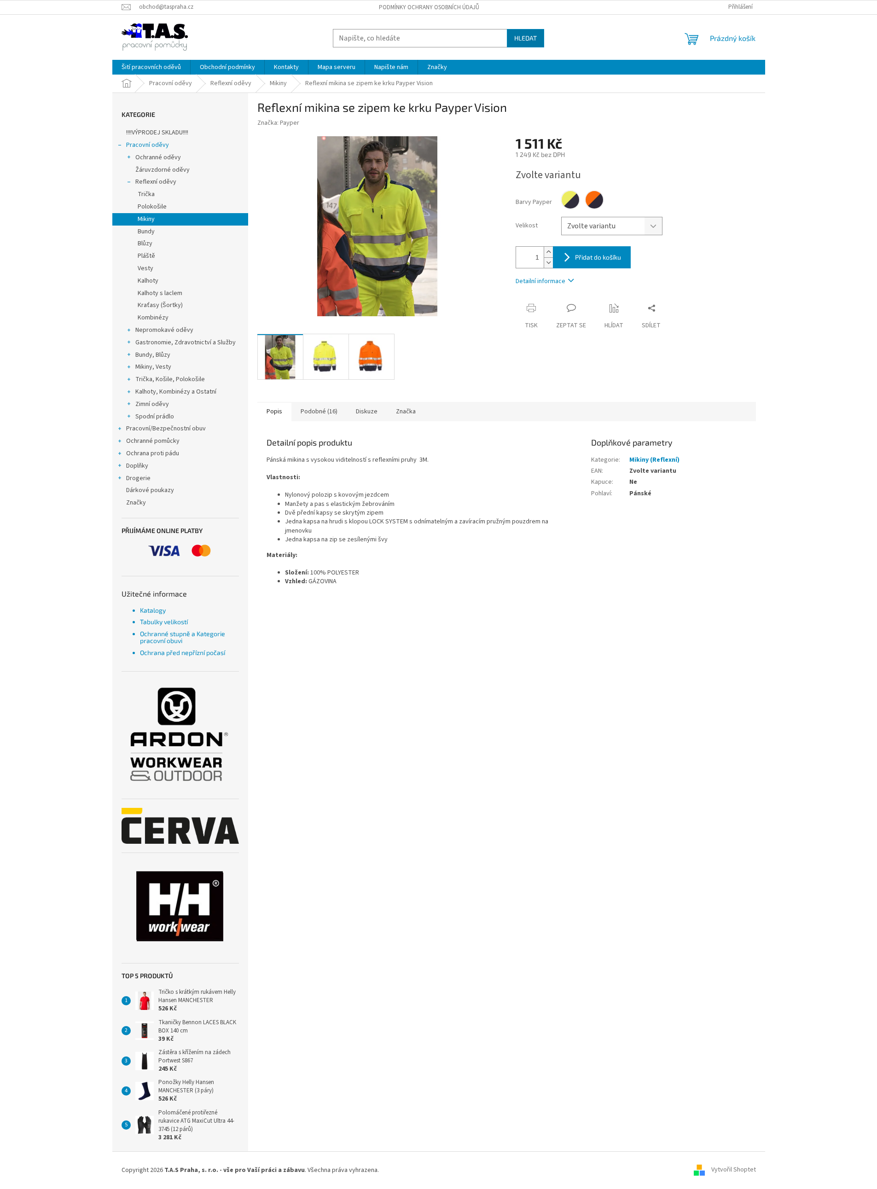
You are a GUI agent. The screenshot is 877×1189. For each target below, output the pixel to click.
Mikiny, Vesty (153, 366)
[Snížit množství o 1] (548, 262)
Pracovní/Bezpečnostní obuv (166, 428)
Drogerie (138, 478)
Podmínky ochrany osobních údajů (429, 7)
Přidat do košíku (598, 257)
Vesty (145, 268)
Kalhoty (148, 280)
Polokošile (152, 206)
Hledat (525, 38)
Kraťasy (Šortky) (160, 305)
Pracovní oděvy (147, 145)
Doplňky (137, 465)
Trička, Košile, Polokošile (170, 379)
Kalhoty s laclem (160, 293)
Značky (136, 502)
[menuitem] (151, 67)
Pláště (146, 256)
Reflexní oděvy (155, 181)
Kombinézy (153, 317)
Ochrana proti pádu (152, 453)
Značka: (278, 123)
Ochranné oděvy (158, 157)
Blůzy (145, 243)
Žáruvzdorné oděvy (162, 169)
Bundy (146, 231)
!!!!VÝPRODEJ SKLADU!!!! (157, 132)
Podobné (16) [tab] (319, 411)
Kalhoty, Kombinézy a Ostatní (175, 391)
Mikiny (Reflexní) (654, 459)
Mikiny (146, 219)
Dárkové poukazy (150, 490)
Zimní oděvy (152, 404)
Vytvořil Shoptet (733, 1170)
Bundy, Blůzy (152, 355)
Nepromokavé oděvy (164, 330)
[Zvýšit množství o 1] (548, 252)
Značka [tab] (406, 411)
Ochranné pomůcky (153, 441)
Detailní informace (540, 281)
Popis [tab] (274, 411)
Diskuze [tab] (367, 411)
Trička (146, 194)
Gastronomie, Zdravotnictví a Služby (185, 342)
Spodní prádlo (154, 416)
